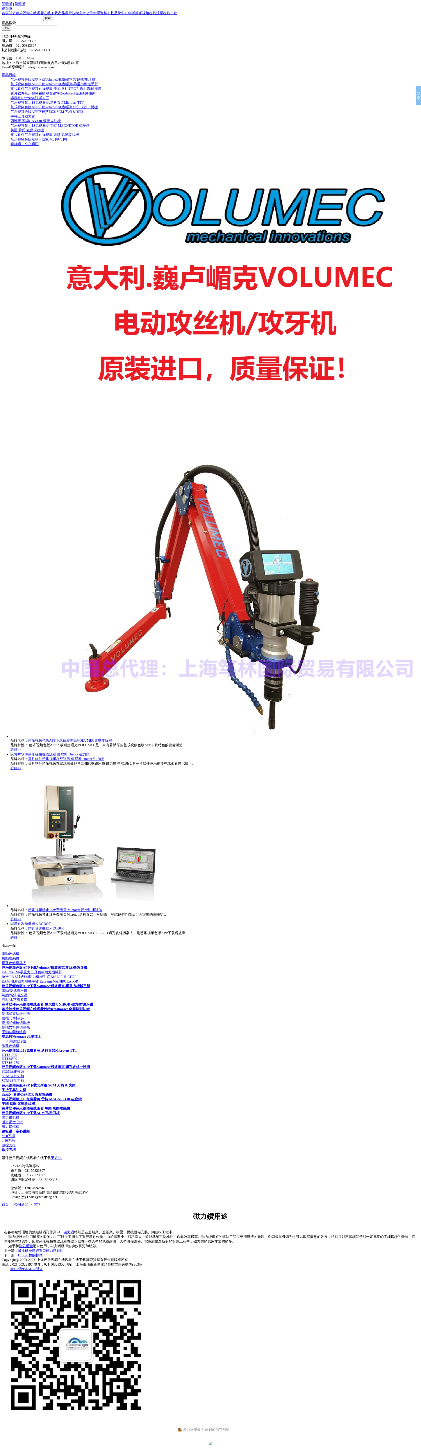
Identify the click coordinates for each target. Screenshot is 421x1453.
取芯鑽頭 (26, 1246)
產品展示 (65, 13)
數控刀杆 (9, 1145)
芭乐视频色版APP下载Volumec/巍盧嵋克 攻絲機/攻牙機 (53, 79)
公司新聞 (93, 13)
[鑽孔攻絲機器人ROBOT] (31, 924)
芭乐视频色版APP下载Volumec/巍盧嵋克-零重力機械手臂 (54, 84)
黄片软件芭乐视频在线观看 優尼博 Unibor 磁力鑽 (66, 759)
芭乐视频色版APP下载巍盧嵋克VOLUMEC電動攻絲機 (70, 740)
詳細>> (16, 749)
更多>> (56, 1158)
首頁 (5, 13)
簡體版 (7, 4)
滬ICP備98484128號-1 (26, 1269)
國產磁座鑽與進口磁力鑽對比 (41, 1250)
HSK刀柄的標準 (30, 1255)
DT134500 (9, 1059)
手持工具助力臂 (23, 116)
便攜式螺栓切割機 (16, 1023)
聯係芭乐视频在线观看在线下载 (152, 13)
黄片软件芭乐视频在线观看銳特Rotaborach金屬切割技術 (54, 93)
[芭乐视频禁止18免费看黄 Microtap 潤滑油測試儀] (91, 906)
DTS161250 (10, 1063)
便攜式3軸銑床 (13, 1018)
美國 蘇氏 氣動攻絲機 (27, 130)
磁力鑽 (69, 1232)
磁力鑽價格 (10, 1127)
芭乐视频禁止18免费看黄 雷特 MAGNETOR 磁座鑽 (50, 125)
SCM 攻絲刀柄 (13, 1076)
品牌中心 (121, 13)
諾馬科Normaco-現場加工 (30, 98)
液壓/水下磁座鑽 (14, 1000)
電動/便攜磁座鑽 (14, 990)
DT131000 (9, 1055)
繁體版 (20, 4)
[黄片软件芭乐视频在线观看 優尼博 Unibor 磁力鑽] (50, 754)
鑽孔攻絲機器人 (14, 963)
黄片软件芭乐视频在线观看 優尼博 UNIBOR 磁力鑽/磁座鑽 (56, 89)
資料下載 (107, 13)
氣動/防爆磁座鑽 (14, 995)
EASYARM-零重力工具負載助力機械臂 (32, 972)
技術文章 (79, 13)
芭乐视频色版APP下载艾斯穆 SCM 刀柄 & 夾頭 (47, 112)
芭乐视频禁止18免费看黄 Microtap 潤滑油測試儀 (65, 910)
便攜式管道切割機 (16, 1027)
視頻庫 (7, 8)
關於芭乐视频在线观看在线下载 (33, 13)
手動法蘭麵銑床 (14, 1032)
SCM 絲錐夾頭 (13, 1071)
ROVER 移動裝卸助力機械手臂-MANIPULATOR (39, 977)
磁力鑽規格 (10, 1117)
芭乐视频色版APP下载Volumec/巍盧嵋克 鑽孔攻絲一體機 (54, 107)
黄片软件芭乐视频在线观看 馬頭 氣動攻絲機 (45, 135)
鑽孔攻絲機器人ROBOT (46, 928)
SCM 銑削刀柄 (13, 1081)
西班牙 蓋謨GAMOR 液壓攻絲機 (36, 121)
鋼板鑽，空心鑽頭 (25, 144)
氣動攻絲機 (10, 958)
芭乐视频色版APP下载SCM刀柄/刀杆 (39, 139)
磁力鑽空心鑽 (12, 1122)
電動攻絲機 (10, 954)
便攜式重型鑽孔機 (16, 1013)
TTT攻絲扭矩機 (14, 1041)
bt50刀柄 (8, 1136)
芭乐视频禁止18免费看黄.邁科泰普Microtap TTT (47, 102)
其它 (37, 1204)
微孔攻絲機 (10, 1046)
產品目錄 (9, 75)
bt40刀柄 (8, 1140)
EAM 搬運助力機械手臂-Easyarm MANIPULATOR (40, 981)
